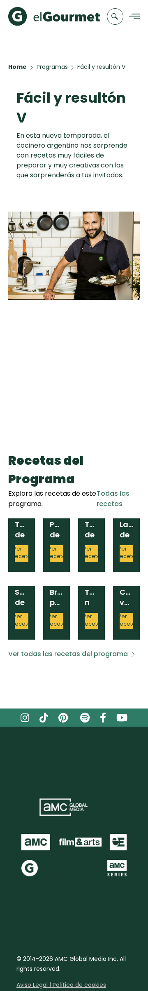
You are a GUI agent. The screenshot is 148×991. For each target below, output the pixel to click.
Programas (52, 67)
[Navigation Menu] (132, 16)
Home (17, 67)
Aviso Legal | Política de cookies (61, 985)
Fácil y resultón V (101, 67)
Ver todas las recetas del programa (68, 654)
